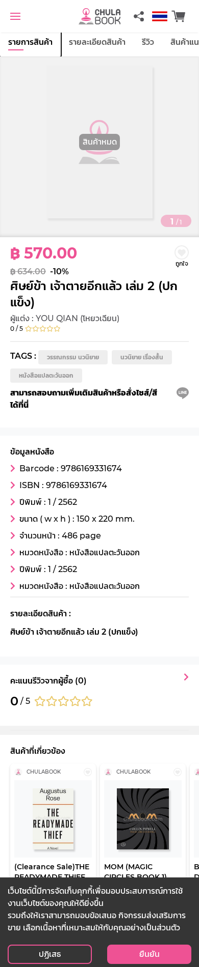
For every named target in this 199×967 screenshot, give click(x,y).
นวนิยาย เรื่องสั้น (141, 357)
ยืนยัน (149, 954)
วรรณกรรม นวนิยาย (73, 357)
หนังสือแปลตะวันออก (46, 375)
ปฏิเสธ (50, 954)
